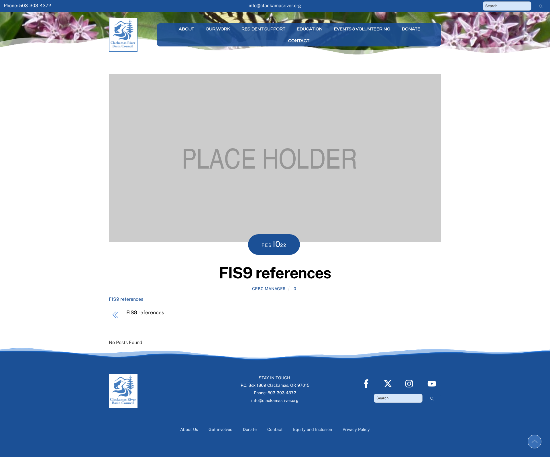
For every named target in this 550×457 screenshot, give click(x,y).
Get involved (221, 429)
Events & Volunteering (362, 29)
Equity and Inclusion (312, 429)
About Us (189, 429)
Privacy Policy (356, 429)
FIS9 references (275, 272)
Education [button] (310, 29)
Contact (298, 40)
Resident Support (263, 29)
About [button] (186, 29)
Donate (411, 29)
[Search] (541, 6)
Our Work (218, 29)
